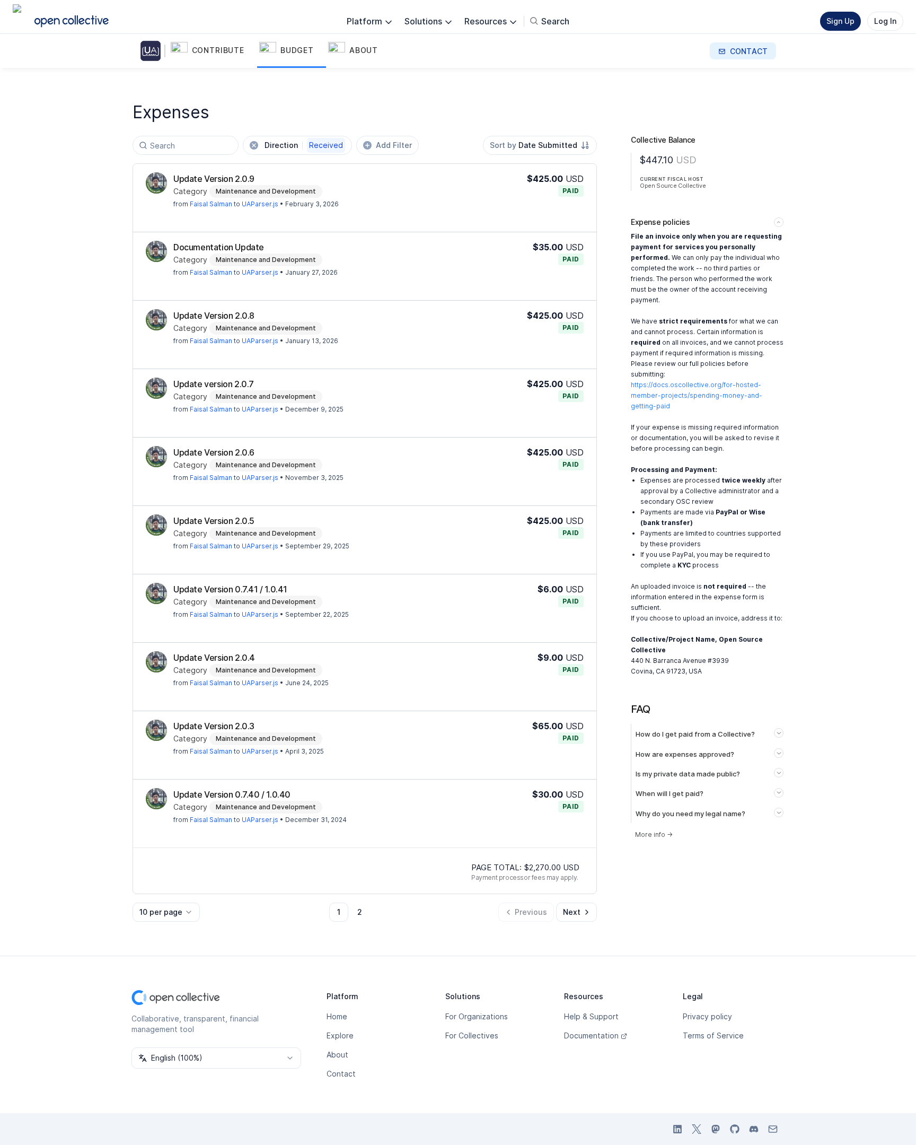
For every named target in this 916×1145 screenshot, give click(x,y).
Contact (341, 1073)
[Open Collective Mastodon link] (715, 1129)
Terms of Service (713, 1035)
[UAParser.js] (152, 51)
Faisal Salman (211, 204)
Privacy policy (707, 1016)
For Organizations (476, 1016)
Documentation (591, 1035)
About (337, 1054)
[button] (213, 51)
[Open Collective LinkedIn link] (677, 1129)
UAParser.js (260, 204)
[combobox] (540, 145)
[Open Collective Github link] (734, 1129)
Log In (885, 20)
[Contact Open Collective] (772, 1129)
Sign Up (840, 20)
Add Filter (394, 145)
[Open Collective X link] (696, 1129)
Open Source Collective (673, 185)
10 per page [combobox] (160, 911)
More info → (654, 834)
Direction (304, 145)
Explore (340, 1035)
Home (337, 1016)
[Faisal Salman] (156, 183)
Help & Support (591, 1016)
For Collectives (471, 1035)
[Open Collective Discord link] (753, 1129)
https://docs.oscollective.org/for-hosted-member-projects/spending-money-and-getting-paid (696, 395)
